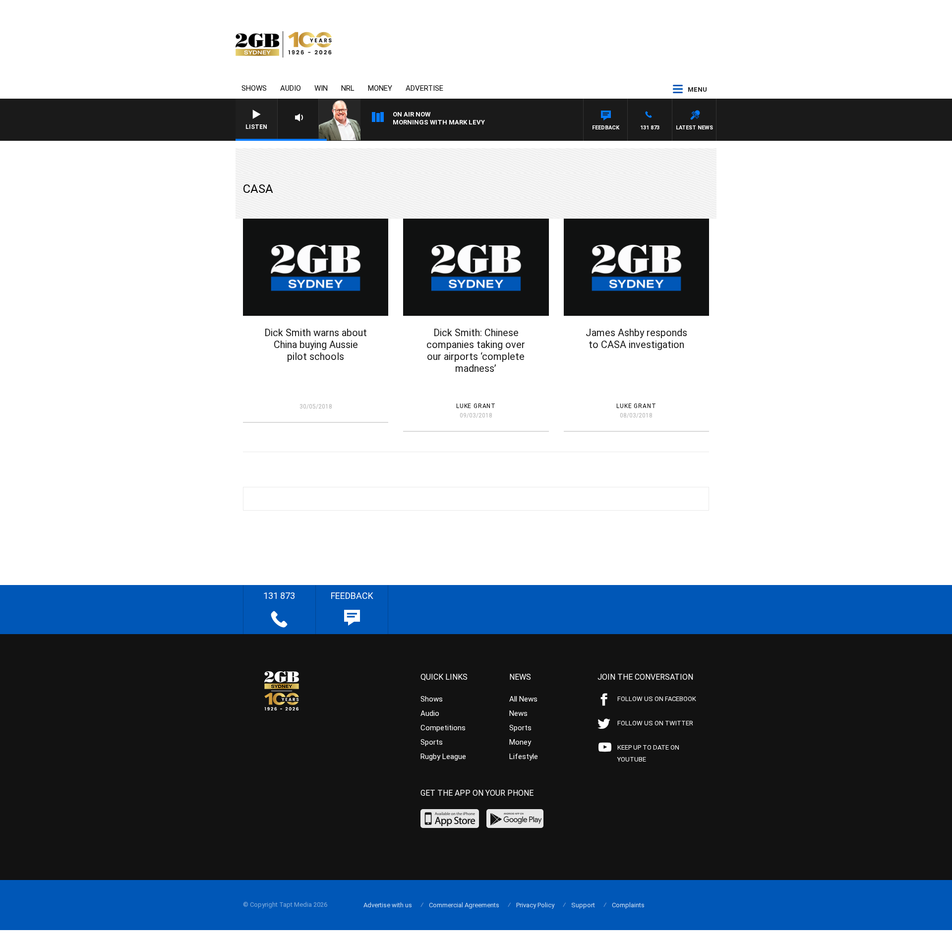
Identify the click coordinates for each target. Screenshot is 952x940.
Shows (254, 88)
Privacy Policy (535, 905)
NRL (348, 88)
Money (380, 88)
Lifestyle (523, 756)
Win (321, 88)
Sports (431, 742)
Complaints (628, 905)
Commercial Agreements (464, 905)
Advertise (424, 88)
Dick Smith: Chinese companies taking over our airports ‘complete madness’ (475, 350)
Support (583, 905)
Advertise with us (387, 905)
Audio (290, 88)
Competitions (443, 727)
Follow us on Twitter (655, 723)
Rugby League (443, 756)
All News (523, 699)
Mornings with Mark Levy (439, 122)
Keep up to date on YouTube (648, 753)
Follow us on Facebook (656, 699)
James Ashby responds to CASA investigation (636, 339)
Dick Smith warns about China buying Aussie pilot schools (315, 344)
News (518, 713)
